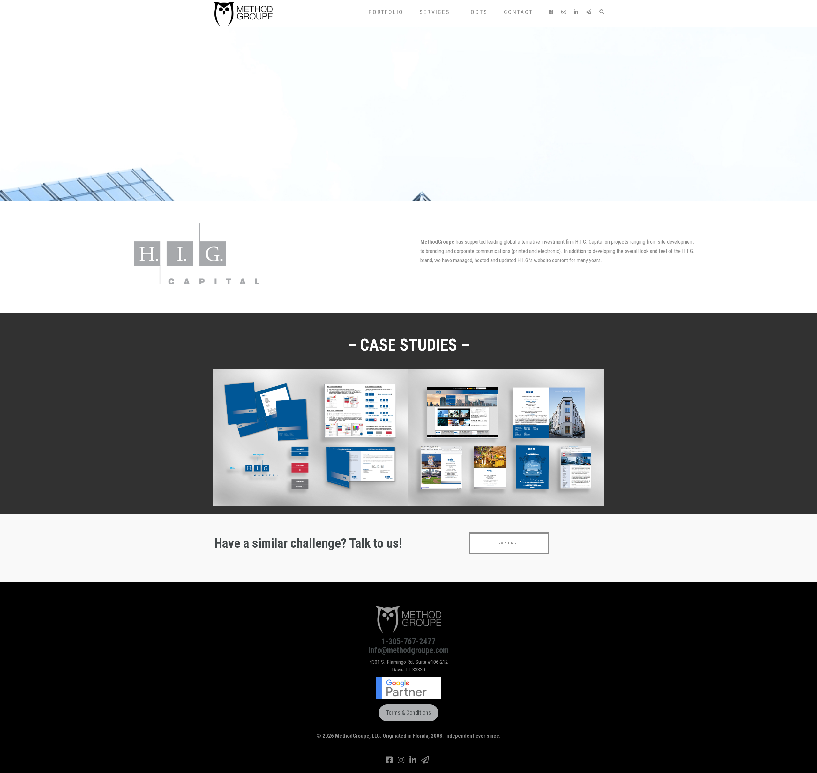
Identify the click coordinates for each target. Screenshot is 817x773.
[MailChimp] (588, 12)
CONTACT (518, 12)
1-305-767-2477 (408, 641)
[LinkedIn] (576, 12)
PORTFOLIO (386, 12)
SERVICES (434, 12)
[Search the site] (601, 12)
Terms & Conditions (408, 712)
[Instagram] (563, 12)
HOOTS (477, 12)
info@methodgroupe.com (409, 650)
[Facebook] (551, 12)
